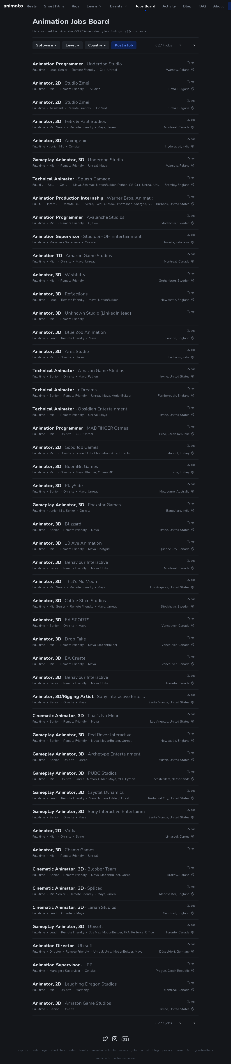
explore (23, 1050)
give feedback (204, 1050)
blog (155, 1050)
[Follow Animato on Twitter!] (105, 1039)
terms (179, 1050)
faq (189, 1050)
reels (35, 1050)
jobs (135, 1050)
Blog (187, 6)
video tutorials (78, 1050)
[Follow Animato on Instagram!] (114, 1039)
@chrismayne (136, 31)
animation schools (104, 1050)
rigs (44, 1050)
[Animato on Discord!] (125, 1039)
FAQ (202, 6)
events (123, 1050)
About (218, 6)
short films (58, 1050)
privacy (167, 1050)
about (145, 1050)
